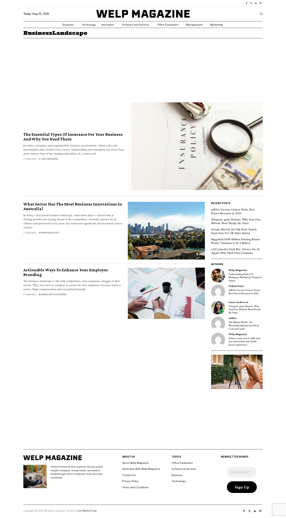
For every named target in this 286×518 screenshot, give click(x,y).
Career (63, 294)
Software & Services (184, 468)
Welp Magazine (50, 159)
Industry (54, 233)
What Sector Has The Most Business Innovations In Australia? (72, 206)
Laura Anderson (238, 302)
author (233, 318)
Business (44, 233)
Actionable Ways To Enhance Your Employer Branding (65, 272)
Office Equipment (182, 462)
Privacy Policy (130, 481)
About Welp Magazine (135, 462)
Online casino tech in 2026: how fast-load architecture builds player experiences (245, 341)
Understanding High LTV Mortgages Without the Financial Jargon (245, 277)
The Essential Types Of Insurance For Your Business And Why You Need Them (73, 136)
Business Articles (49, 294)
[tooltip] (246, 3)
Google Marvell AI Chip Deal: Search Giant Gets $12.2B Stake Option (234, 231)
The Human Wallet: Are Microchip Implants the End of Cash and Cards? (244, 325)
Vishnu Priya (236, 286)
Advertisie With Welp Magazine (141, 468)
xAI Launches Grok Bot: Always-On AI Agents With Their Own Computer (235, 251)
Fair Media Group (87, 510)
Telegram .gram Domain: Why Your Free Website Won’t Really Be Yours (236, 221)
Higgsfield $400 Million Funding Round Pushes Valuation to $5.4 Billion (235, 241)
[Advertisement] (143, 67)
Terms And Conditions (135, 487)
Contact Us (129, 475)
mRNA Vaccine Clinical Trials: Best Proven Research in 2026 (232, 211)
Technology (179, 481)
